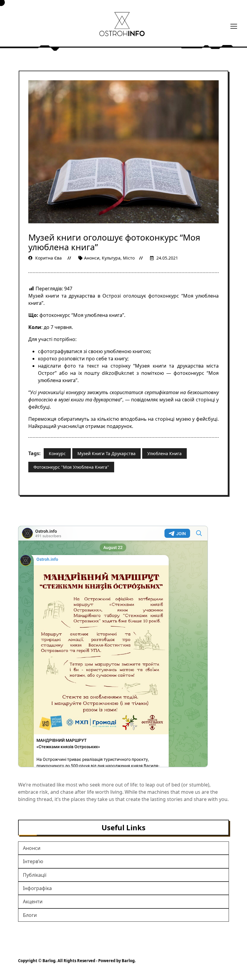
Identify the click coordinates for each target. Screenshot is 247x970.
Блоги (30, 915)
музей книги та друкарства (106, 453)
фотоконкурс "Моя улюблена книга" (71, 467)
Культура (111, 258)
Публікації (34, 875)
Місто (129, 258)
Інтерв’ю (33, 861)
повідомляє (144, 399)
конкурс (57, 453)
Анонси (91, 258)
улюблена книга (164, 453)
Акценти (32, 901)
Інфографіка (37, 888)
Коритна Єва (48, 258)
